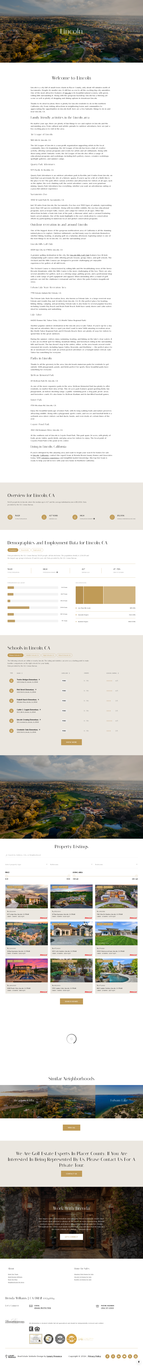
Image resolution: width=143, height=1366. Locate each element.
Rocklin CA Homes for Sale (82, 1279)
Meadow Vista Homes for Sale (83, 1274)
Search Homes (71, 1001)
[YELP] (130, 1356)
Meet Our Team (13, 1274)
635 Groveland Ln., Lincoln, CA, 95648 (28, 722)
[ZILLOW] (136, 1356)
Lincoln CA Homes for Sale (82, 1277)
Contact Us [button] (71, 1174)
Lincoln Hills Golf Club (79, 255)
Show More (71, 742)
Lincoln (68, 93)
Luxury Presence (54, 1356)
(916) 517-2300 (107, 1308)
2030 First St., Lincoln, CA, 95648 (26, 732)
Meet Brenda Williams (15, 1277)
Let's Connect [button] (71, 1237)
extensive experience (50, 458)
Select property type (13, 864)
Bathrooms (54, 864)
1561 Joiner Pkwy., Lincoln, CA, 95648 (27, 702)
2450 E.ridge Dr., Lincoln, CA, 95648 (27, 682)
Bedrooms (99, 864)
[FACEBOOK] (107, 1356)
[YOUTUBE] (124, 1356)
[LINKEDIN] (119, 1356)
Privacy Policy (94, 1356)
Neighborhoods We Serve (16, 1282)
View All (71, 1128)
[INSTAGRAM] (113, 1356)
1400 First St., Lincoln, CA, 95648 (26, 692)
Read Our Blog (12, 1279)
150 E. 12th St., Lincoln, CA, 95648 (26, 712)
